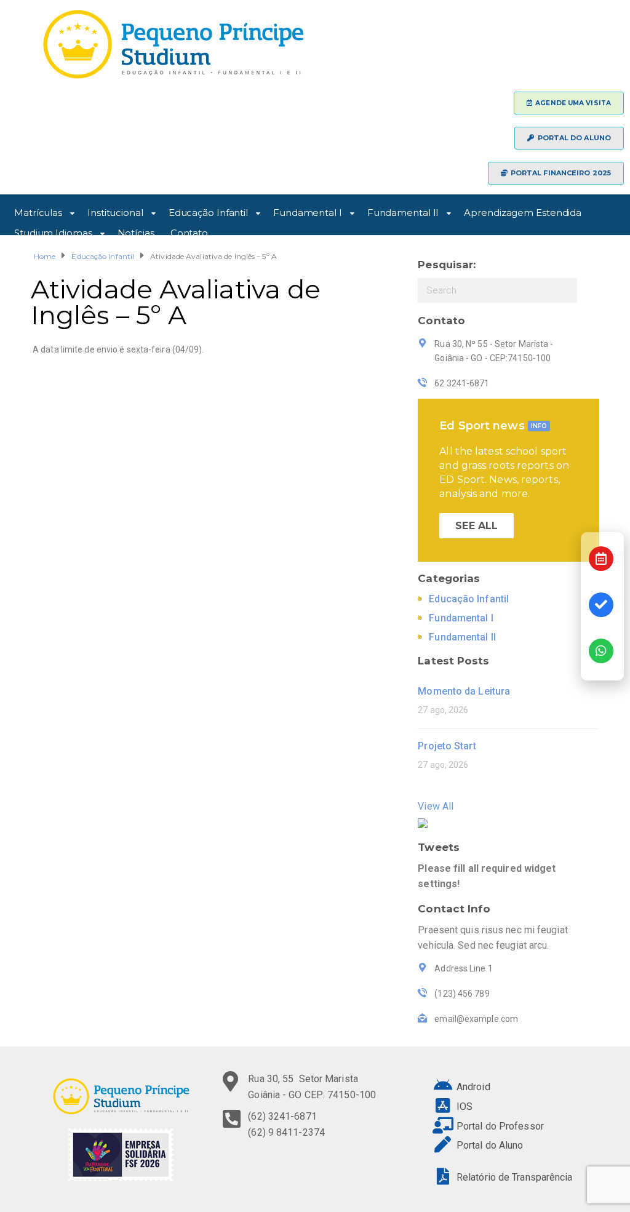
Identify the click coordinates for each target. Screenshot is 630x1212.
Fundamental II (403, 211)
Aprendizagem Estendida (522, 211)
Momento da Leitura (464, 691)
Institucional (115, 211)
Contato (189, 231)
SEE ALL (476, 526)
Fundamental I (307, 211)
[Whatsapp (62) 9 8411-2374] (601, 651)
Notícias (136, 231)
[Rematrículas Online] (601, 604)
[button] (569, 103)
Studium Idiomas (53, 231)
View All (435, 806)
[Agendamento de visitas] (601, 558)
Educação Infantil (208, 211)
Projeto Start (447, 746)
